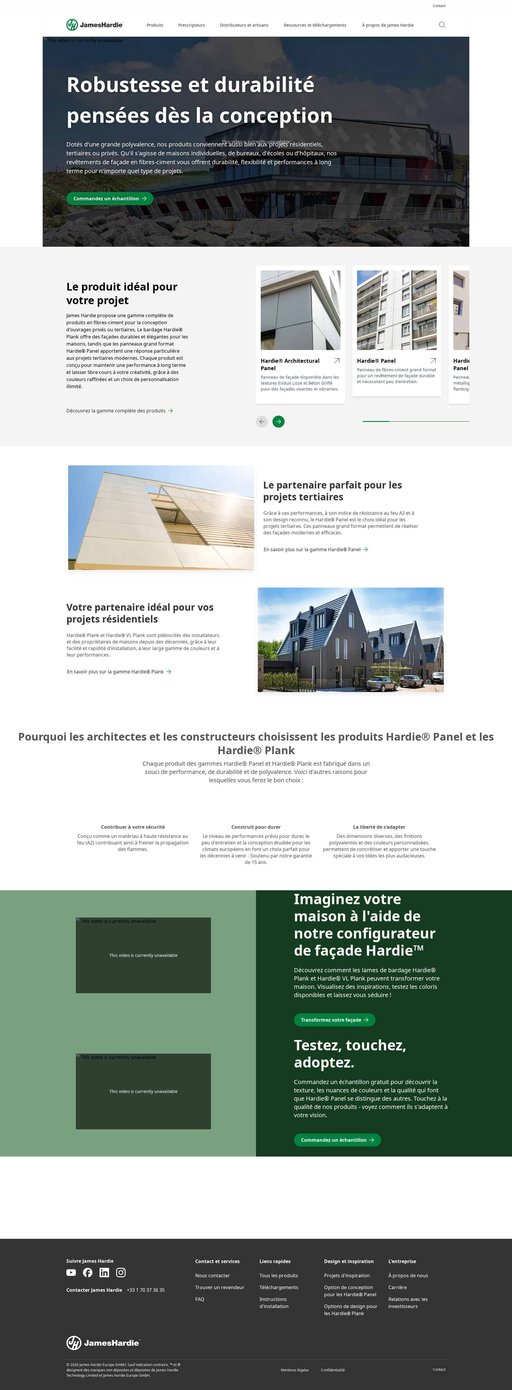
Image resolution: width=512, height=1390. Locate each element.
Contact (439, 1369)
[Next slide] (278, 422)
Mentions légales (295, 1370)
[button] (155, 25)
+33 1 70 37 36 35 (146, 1290)
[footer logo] (256, 1343)
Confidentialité (333, 1370)
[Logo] (95, 25)
